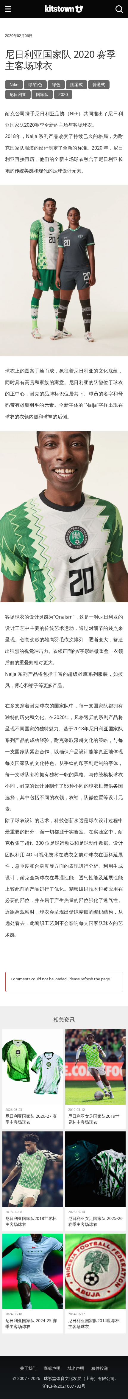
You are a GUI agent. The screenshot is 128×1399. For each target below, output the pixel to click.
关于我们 (28, 1368)
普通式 (99, 84)
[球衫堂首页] (64, 9)
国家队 (42, 94)
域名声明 (76, 1368)
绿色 (56, 84)
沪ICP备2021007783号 (64, 1386)
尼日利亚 (18, 94)
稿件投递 (99, 1368)
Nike (14, 84)
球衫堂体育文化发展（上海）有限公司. (80, 1378)
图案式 (76, 84)
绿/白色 (35, 84)
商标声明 (52, 1368)
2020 (63, 94)
